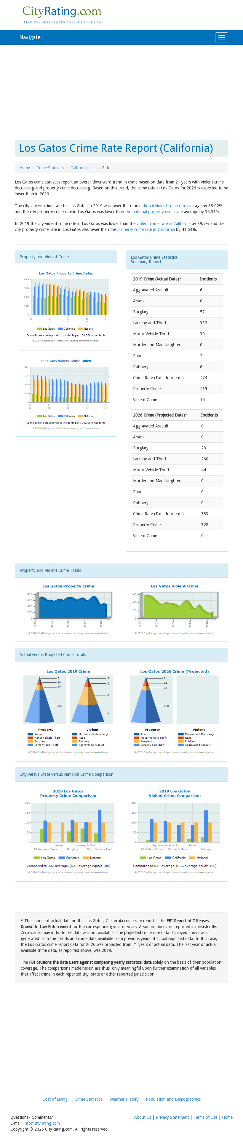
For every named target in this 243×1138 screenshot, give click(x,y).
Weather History (124, 1099)
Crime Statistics (50, 167)
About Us (142, 1117)
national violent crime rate (162, 205)
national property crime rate (157, 211)
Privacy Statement (172, 1117)
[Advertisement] (121, 92)
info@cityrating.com (42, 1123)
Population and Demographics (173, 1099)
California (79, 167)
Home (24, 167)
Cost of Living (55, 1099)
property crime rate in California (146, 229)
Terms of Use (205, 1117)
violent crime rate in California (164, 223)
